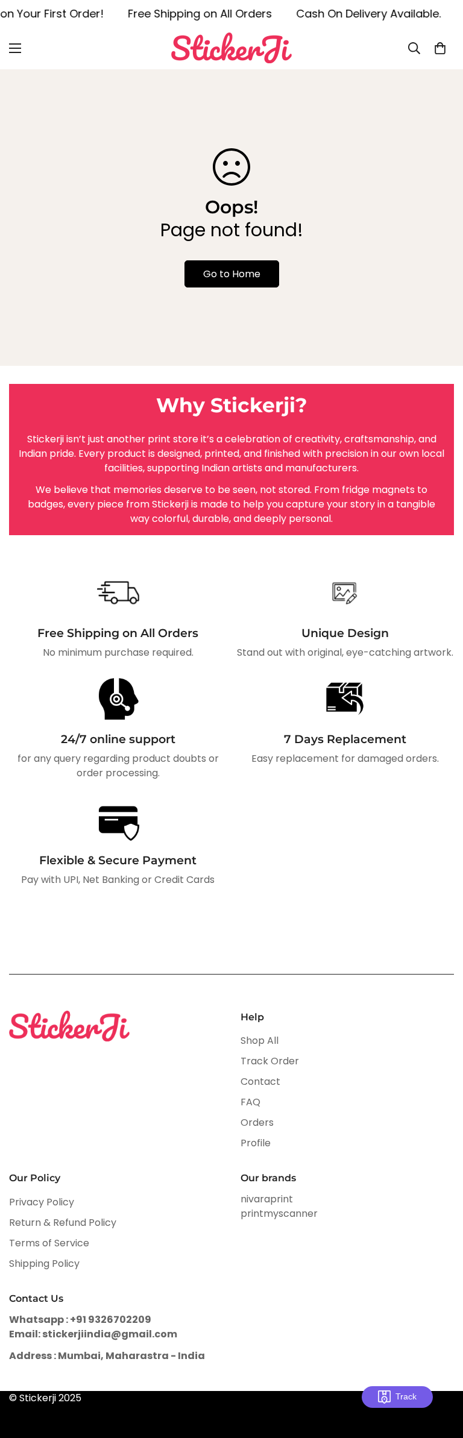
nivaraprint (267, 1199)
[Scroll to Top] (439, 1372)
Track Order (270, 1061)
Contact (260, 1081)
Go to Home (231, 274)
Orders (257, 1122)
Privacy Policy (41, 1202)
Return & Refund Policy (62, 1222)
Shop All (260, 1040)
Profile (256, 1143)
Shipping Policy (44, 1263)
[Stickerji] (231, 48)
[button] (440, 48)
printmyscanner (279, 1213)
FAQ (250, 1102)
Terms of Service (49, 1243)
